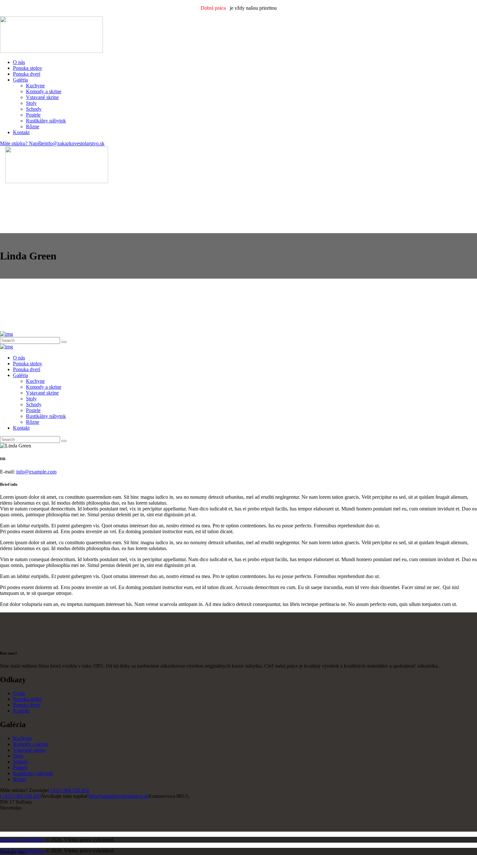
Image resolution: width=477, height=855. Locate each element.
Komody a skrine (30, 744)
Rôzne (19, 779)
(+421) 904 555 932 (68, 790)
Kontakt (21, 710)
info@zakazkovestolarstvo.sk (118, 796)
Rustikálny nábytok (33, 773)
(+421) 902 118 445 (20, 796)
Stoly (18, 756)
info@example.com (36, 471)
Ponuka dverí (26, 705)
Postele (20, 767)
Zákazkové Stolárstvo (22, 839)
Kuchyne (22, 738)
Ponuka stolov (27, 699)
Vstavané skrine (29, 750)
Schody (21, 761)
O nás (19, 693)
